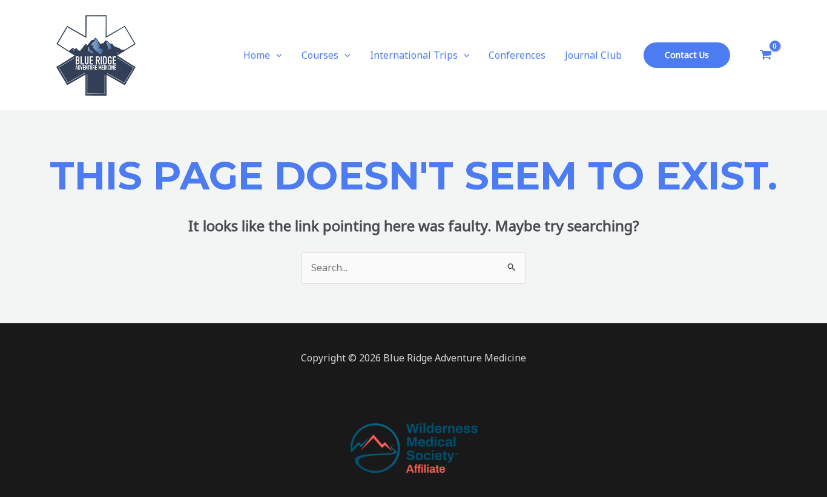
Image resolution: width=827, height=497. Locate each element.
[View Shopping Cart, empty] (765, 55)
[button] (276, 55)
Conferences (517, 55)
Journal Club (593, 55)
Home (256, 55)
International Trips (414, 55)
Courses (319, 55)
